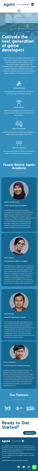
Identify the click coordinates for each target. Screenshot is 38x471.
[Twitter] (23, 467)
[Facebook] (18, 467)
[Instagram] (28, 467)
